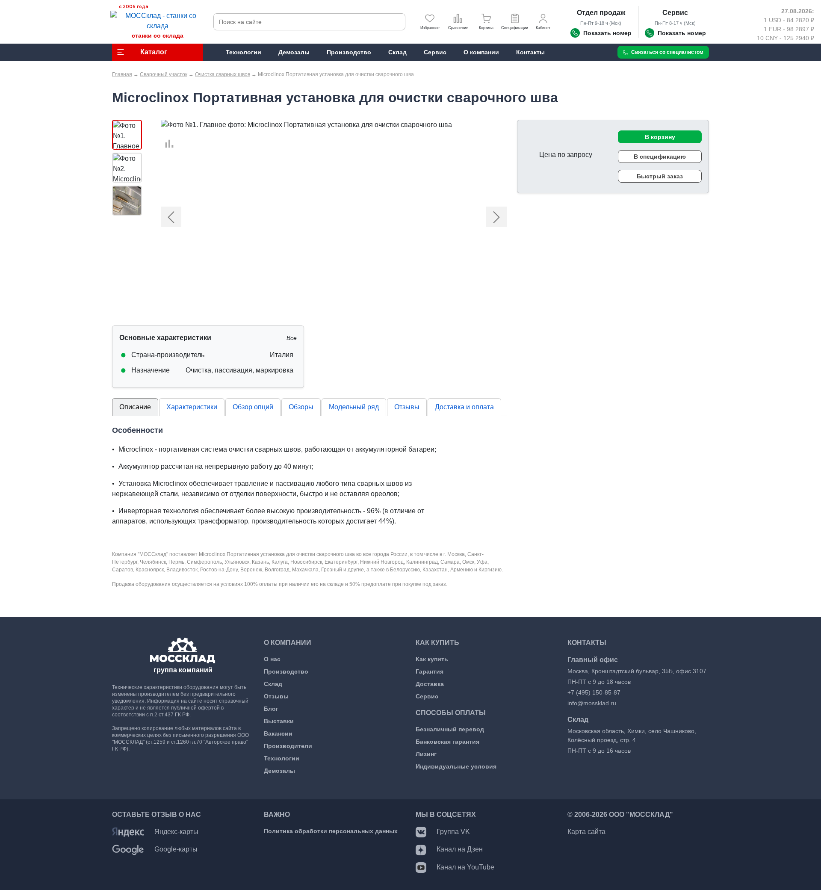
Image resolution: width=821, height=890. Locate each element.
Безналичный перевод (450, 729)
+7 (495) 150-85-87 (593, 692)
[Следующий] (480, 217)
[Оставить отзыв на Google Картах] (128, 849)
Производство (286, 671)
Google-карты (176, 849)
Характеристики (191, 407)
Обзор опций (253, 407)
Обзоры (301, 407)
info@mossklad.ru (591, 703)
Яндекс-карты (176, 831)
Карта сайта (586, 831)
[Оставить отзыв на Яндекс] (128, 831)
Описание (135, 407)
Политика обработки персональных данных (331, 831)
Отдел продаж (601, 12)
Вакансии (278, 733)
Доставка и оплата (464, 407)
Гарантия (429, 671)
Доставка (430, 683)
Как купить (432, 659)
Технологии (281, 758)
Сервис (675, 12)
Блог (271, 708)
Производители (288, 745)
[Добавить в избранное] (165, 133)
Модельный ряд (354, 407)
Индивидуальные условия (456, 766)
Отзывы (406, 407)
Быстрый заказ (660, 176)
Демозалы (279, 770)
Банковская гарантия (447, 741)
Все (291, 337)
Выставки (279, 721)
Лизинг (426, 754)
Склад (273, 683)
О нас (272, 659)
